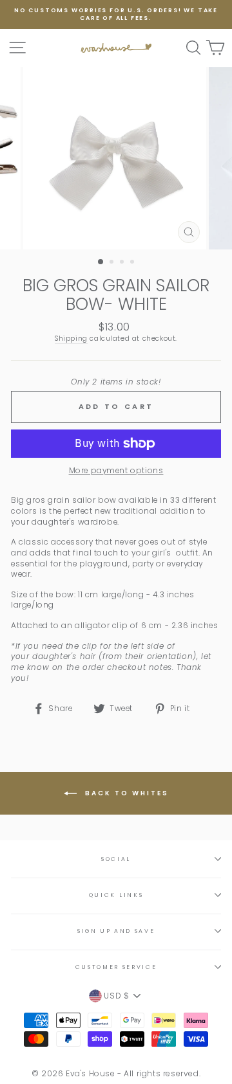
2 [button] (113, 263)
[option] (116, 14)
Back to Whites (125, 793)
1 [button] (101, 262)
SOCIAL (116, 859)
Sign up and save (116, 931)
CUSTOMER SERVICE (116, 967)
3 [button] (123, 263)
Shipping (71, 338)
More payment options (116, 470)
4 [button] (133, 263)
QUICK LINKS (116, 895)
